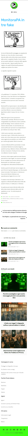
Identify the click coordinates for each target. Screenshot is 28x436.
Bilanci (3, 421)
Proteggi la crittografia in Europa (9, 366)
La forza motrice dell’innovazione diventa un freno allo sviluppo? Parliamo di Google (15, 211)
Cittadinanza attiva (14, 198)
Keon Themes (19, 433)
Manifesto (3, 385)
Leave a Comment (14, 197)
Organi (3, 389)
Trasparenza (4, 200)
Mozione (3, 382)
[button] (14, 12)
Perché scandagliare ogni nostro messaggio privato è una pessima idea (17, 243)
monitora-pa (9, 202)
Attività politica (6, 198)
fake (4, 202)
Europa (21, 198)
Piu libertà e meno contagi (8, 369)
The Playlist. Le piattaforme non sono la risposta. (13, 217)
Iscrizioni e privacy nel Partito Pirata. (10, 403)
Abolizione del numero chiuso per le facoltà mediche (12, 373)
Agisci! (2, 400)
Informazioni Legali (6, 415)
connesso (9, 231)
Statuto (3, 392)
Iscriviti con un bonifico (7, 407)
